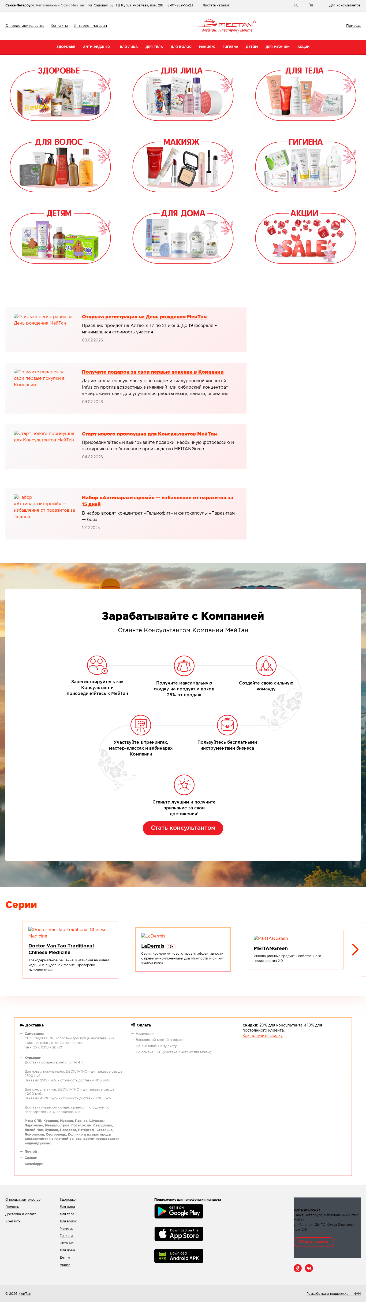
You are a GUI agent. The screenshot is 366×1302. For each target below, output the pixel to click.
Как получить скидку (262, 1035)
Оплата (144, 1025)
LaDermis (152, 946)
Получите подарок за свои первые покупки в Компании (153, 372)
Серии (21, 905)
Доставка (34, 1025)
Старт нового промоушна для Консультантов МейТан (149, 434)
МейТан (24, 1293)
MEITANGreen (271, 949)
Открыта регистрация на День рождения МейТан (144, 317)
